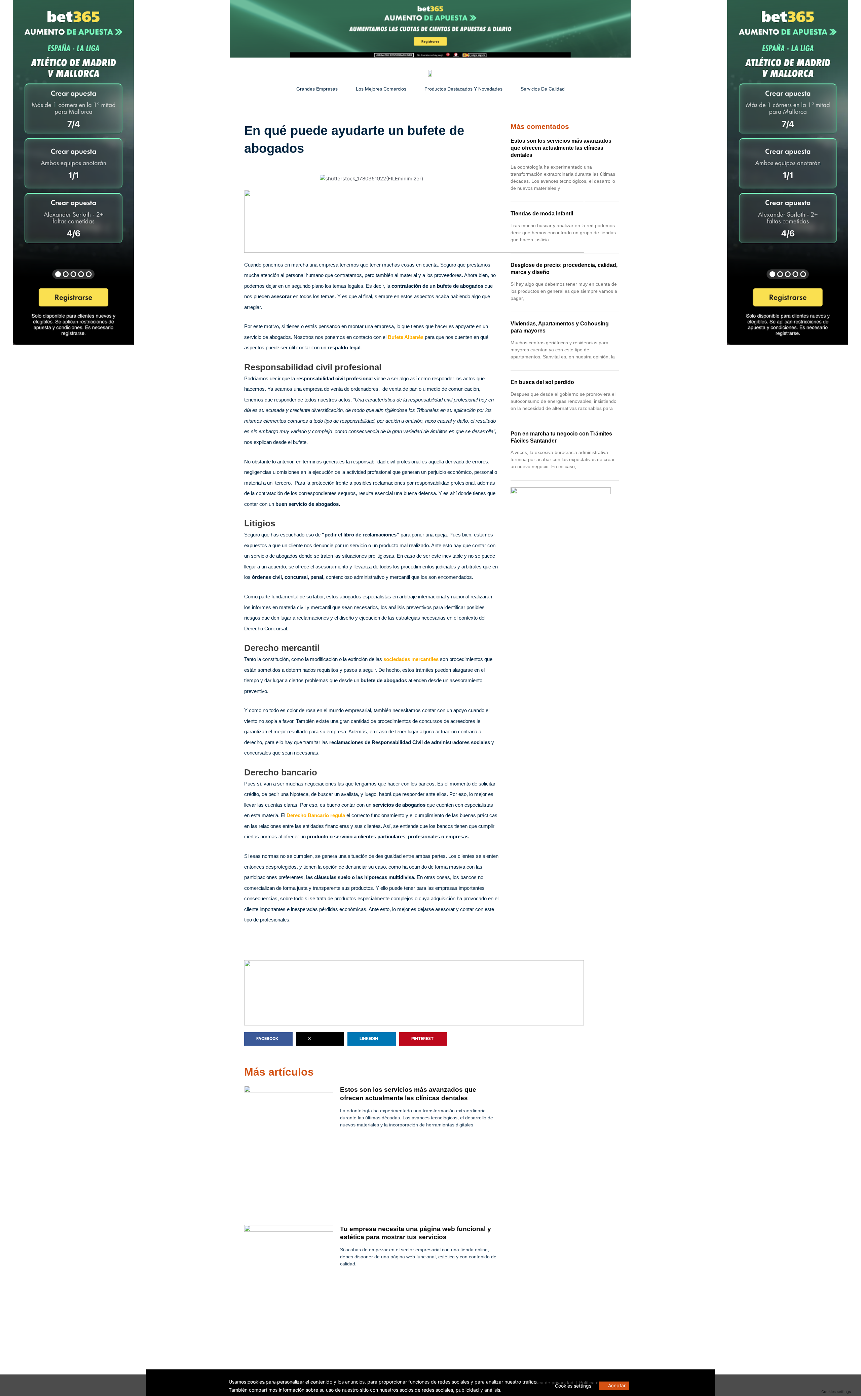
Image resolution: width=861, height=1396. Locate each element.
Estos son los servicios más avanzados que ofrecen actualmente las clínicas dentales (561, 148)
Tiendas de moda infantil (542, 213)
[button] (268, 1039)
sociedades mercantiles (410, 659)
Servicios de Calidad (543, 89)
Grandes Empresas (317, 89)
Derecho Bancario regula (316, 815)
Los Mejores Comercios (381, 89)
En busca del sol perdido (542, 382)
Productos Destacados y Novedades (463, 89)
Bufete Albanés (405, 337)
